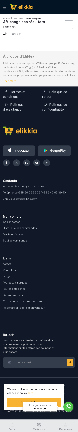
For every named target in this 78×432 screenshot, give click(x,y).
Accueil (7, 18)
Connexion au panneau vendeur (23, 301)
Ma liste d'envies (13, 234)
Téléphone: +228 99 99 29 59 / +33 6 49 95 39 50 (34, 192)
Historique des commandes (20, 228)
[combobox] (23, 35)
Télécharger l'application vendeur (24, 307)
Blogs (6, 276)
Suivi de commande (15, 240)
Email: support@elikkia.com (20, 198)
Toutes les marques (15, 282)
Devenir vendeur (13, 295)
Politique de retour (54, 94)
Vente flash (10, 270)
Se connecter (11, 221)
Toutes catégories (14, 288)
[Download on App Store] (19, 150)
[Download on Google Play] (54, 150)
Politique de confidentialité (54, 107)
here (30, 393)
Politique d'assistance (13, 107)
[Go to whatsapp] (68, 407)
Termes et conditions (14, 94)
